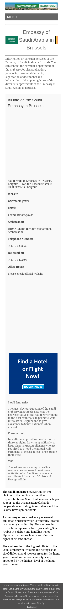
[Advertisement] (31, 142)
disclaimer (31, 607)
